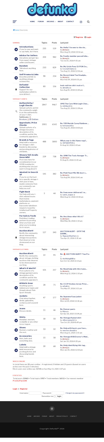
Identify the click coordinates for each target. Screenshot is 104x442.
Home (32, 21)
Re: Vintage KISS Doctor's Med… (74, 337)
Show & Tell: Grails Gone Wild (28, 156)
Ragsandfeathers (70, 236)
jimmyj (65, 50)
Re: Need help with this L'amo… (73, 269)
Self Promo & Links (29, 74)
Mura (65, 311)
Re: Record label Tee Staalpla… (73, 75)
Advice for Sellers (28, 55)
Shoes (22, 327)
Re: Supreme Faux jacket (71, 296)
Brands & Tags (26, 140)
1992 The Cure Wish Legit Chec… (74, 104)
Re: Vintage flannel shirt (70, 318)
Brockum (23, 119)
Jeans (22, 308)
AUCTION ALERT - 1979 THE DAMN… (72, 232)
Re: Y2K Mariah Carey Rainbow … (74, 123)
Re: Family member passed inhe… (74, 56)
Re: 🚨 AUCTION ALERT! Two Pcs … (74, 255)
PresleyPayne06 (20, 381)
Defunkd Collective (24, 86)
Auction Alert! (26, 230)
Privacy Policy (62, 416)
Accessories (25, 336)
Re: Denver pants (67, 309)
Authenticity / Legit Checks (26, 104)
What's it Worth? (27, 268)
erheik (65, 286)
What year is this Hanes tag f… (73, 140)
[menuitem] (87, 37)
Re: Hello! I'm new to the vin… (73, 47)
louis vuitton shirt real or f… (72, 85)
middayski (67, 106)
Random (23, 66)
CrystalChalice (69, 69)
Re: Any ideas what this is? (71, 216)
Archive (50, 21)
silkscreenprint (69, 320)
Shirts (22, 317)
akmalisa (66, 88)
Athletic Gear (26, 283)
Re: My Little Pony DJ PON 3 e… (74, 66)
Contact (70, 21)
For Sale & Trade (27, 216)
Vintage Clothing (21, 249)
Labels (22, 344)
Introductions (26, 47)
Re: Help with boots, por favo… (73, 328)
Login (15, 389)
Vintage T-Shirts (20, 99)
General (16, 43)
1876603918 (68, 143)
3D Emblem (33, 119)
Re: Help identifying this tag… (73, 345)
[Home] (52, 9)
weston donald (69, 330)
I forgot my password (74, 393)
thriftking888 (68, 258)
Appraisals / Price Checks (28, 124)
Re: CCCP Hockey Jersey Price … (74, 284)
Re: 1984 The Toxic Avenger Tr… (74, 155)
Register (24, 389)
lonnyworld (67, 125)
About (60, 21)
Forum (41, 21)
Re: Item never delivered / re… (73, 192)
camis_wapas (68, 195)
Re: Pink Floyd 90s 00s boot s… (73, 173)
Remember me (48, 396)
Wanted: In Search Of (28, 173)
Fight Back (24, 192)
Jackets (23, 296)
